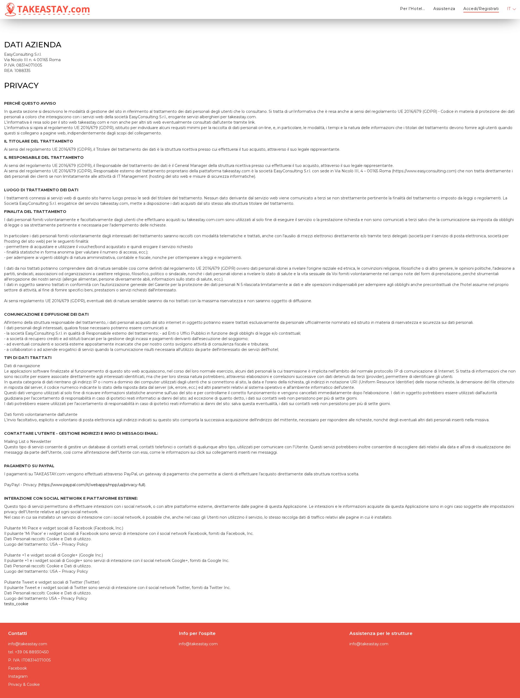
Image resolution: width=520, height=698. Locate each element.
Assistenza (444, 8)
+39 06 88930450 (32, 652)
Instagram (18, 676)
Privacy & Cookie (24, 684)
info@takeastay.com (27, 643)
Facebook (17, 668)
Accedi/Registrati (481, 8)
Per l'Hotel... (412, 8)
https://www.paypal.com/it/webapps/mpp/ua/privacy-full (91, 484)
